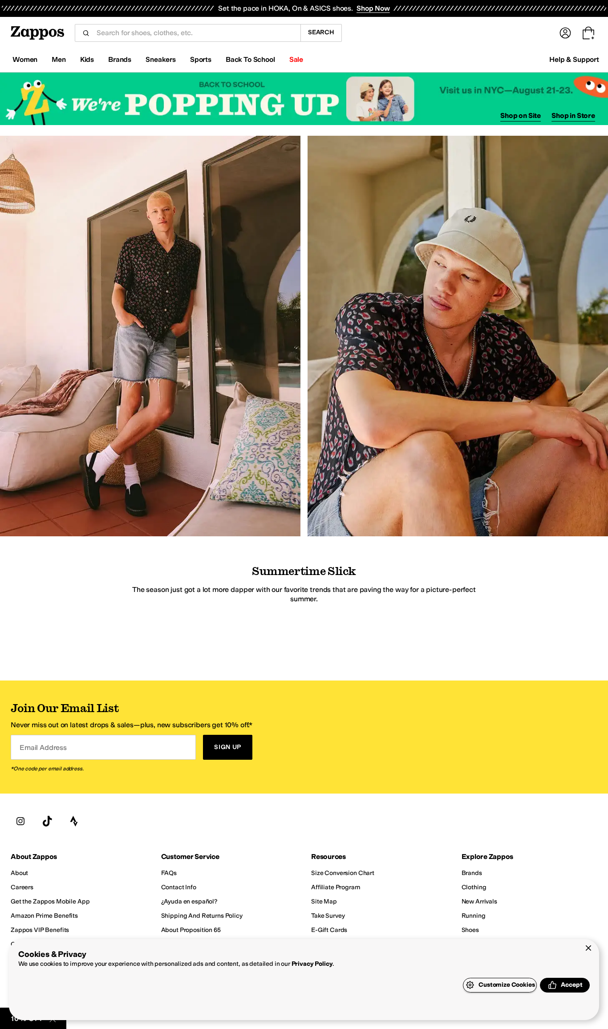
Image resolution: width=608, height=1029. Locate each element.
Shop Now (373, 8)
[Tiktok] (47, 821)
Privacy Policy (312, 964)
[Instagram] (20, 821)
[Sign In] (565, 33)
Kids (87, 59)
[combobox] (195, 33)
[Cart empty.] (588, 33)
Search (321, 32)
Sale (296, 59)
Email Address (43, 747)
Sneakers (161, 59)
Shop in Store (573, 115)
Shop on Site (520, 115)
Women (24, 59)
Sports (200, 59)
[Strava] (74, 821)
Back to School (250, 59)
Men (59, 59)
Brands (119, 59)
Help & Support (574, 59)
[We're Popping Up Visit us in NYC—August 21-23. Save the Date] (304, 99)
